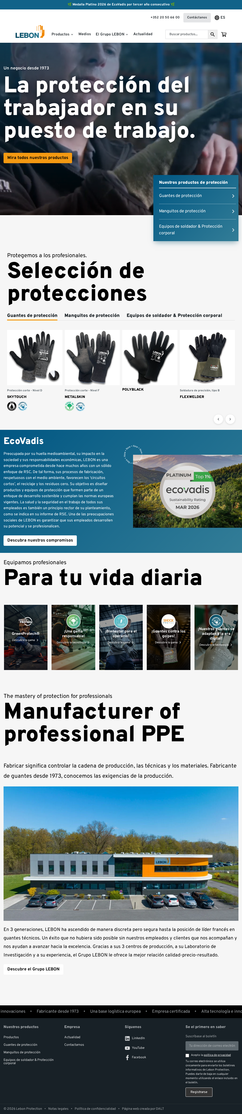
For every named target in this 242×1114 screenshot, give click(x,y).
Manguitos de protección (22, 1052)
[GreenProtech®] (26, 637)
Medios (84, 34)
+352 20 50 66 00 (165, 18)
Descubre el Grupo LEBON (33, 969)
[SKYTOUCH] (34, 370)
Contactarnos (74, 1045)
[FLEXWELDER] (207, 365)
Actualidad (142, 34)
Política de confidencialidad (95, 1109)
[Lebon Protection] (30, 34)
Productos (11, 1037)
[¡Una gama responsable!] (73, 637)
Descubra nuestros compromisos (40, 540)
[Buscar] (212, 34)
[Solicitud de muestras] (223, 34)
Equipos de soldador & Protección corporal (29, 1061)
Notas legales (58, 1109)
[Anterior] (218, 419)
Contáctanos (197, 18)
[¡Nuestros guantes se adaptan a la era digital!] (216, 637)
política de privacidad (217, 1055)
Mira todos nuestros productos (37, 158)
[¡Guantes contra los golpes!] (168, 637)
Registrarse (198, 1092)
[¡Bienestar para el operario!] (121, 637)
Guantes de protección (20, 1045)
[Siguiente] (230, 419)
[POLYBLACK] (149, 361)
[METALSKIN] (92, 371)
